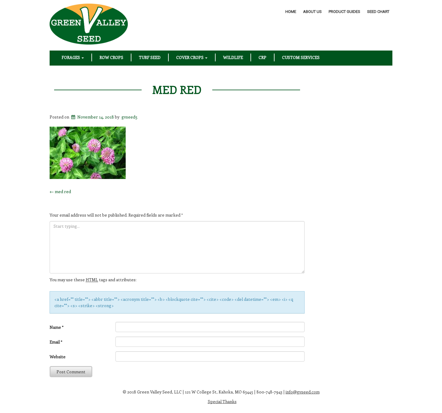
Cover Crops (190, 57)
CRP (262, 57)
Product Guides (344, 11)
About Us (312, 11)
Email (56, 342)
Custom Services (301, 57)
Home (290, 11)
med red (176, 89)
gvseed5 (129, 117)
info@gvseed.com (303, 392)
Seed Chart (378, 11)
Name (56, 327)
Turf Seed (150, 57)
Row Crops (111, 57)
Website (58, 356)
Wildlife (233, 57)
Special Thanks (222, 401)
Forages (71, 57)
